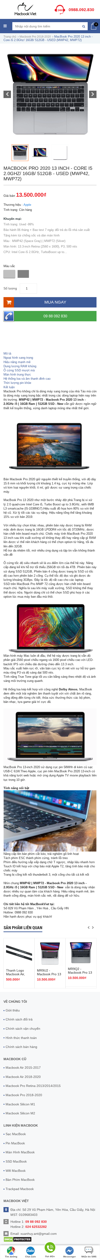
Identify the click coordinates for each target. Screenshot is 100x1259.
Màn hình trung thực (17, 374)
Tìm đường (11, 1256)
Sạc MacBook (16, 1134)
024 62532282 (36, 1227)
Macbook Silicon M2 (20, 1113)
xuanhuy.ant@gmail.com (38, 1233)
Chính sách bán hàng (21, 1047)
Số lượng (10, 288)
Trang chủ (9, 36)
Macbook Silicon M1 (20, 1104)
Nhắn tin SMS (89, 1256)
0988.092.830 (81, 9)
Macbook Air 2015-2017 (23, 1067)
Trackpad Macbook (20, 1189)
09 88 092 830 (55, 316)
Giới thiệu (13, 1010)
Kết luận (9, 387)
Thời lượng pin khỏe (17, 383)
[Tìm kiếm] (84, 26)
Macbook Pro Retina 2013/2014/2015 (33, 1086)
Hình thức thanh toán (21, 1038)
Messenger (69, 1256)
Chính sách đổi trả (19, 1019)
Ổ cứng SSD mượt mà (19, 370)
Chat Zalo (30, 1256)
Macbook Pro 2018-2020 (35, 36)
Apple (27, 204)
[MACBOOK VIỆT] (25, 8)
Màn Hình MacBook (20, 1152)
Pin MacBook (15, 1143)
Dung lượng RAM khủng (19, 366)
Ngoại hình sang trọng (18, 357)
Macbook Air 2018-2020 (23, 1077)
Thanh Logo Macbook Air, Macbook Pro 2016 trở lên (16, 976)
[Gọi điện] (50, 1248)
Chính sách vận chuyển (23, 1028)
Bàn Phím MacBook (20, 1179)
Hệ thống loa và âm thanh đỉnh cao (26, 378)
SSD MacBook (16, 1161)
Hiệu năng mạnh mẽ (16, 362)
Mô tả (7, 353)
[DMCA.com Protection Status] (17, 1239)
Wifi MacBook (16, 1170)
